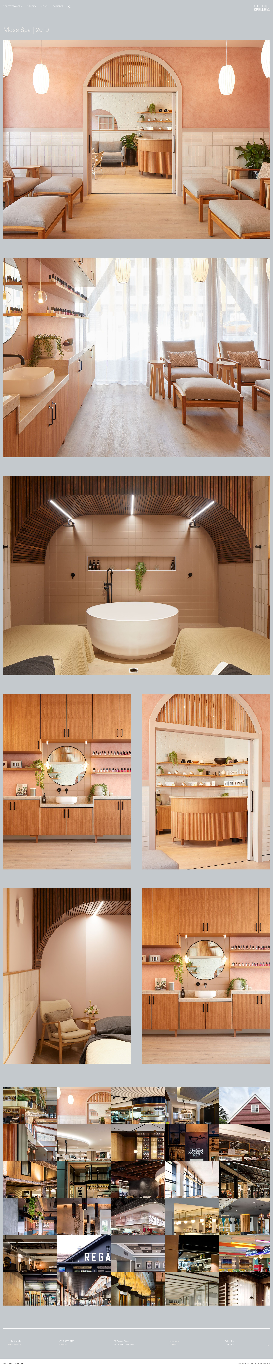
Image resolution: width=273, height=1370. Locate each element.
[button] (69, 7)
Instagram (174, 1341)
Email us (63, 1344)
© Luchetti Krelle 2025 (13, 1363)
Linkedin (173, 1344)
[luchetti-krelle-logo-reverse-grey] (260, 5)
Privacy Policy (14, 1344)
